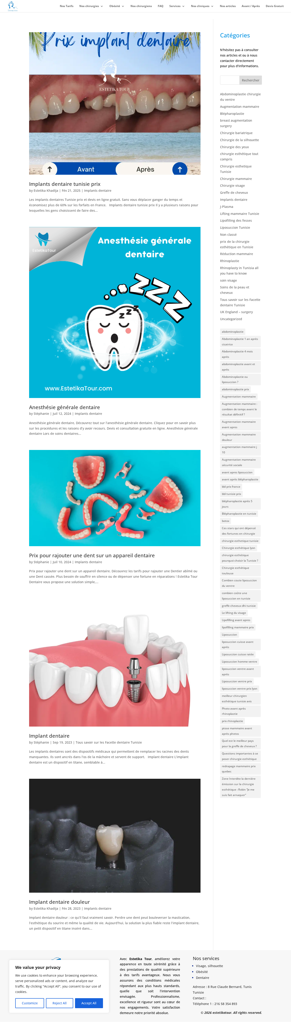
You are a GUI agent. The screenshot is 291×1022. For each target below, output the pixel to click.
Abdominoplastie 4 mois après (237, 354)
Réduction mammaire (236, 254)
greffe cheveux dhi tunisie (239, 606)
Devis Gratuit (275, 6)
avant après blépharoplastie (240, 479)
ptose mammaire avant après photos (237, 731)
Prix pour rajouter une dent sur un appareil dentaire (92, 555)
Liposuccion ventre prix (237, 681)
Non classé (228, 234)
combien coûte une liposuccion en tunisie (236, 595)
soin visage (228, 280)
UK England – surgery (236, 312)
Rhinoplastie (229, 261)
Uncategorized (231, 319)
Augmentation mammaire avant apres (239, 424)
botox (225, 521)
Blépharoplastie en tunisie (239, 514)
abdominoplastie (232, 332)
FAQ (160, 6)
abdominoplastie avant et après (238, 366)
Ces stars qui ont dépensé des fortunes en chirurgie (239, 531)
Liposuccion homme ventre (239, 661)
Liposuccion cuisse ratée (238, 654)
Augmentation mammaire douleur (239, 437)
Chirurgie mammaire (236, 179)
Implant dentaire (49, 735)
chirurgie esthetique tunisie (240, 541)
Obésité (114, 6)
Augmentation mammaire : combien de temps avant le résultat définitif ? (239, 409)
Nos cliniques (200, 6)
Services (175, 6)
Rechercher (250, 80)
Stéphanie (41, 413)
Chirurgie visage (232, 185)
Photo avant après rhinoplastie (234, 711)
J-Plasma (226, 206)
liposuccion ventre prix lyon (239, 688)
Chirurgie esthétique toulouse (235, 570)
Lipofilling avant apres (236, 620)
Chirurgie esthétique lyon (238, 548)
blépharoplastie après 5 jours (237, 504)
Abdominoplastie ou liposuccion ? (235, 379)
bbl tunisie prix (231, 494)
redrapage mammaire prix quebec (239, 769)
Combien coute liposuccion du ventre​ (239, 583)
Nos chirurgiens (141, 6)
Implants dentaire (97, 190)
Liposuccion (229, 634)
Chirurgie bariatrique (236, 133)
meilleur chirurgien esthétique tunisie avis (237, 698)
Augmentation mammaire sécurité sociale (239, 462)
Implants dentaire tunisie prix (64, 184)
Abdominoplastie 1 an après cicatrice (240, 341)
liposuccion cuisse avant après (237, 644)
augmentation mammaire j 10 (239, 449)
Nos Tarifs (66, 6)
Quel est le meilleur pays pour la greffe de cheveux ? (239, 743)
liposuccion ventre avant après (238, 671)
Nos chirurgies (89, 6)
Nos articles (228, 6)
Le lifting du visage (234, 613)
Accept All (88, 1003)
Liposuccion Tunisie (235, 227)
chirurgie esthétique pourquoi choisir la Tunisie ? (240, 558)
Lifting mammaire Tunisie (239, 213)
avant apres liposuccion (237, 472)
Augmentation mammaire (239, 106)
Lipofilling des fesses (236, 220)
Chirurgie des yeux (234, 147)
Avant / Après (251, 6)
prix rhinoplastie (232, 721)
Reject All (60, 1003)
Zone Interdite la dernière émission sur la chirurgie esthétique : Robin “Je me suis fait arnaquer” (239, 787)
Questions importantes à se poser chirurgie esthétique (240, 756)
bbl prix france (231, 487)
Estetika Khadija (46, 190)
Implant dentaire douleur (59, 902)
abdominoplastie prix (235, 389)
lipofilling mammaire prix (238, 627)
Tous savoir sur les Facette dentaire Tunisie (109, 742)
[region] (59, 986)
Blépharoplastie (232, 113)
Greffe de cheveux (234, 192)
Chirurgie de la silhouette (239, 140)
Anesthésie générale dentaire (64, 407)
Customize (30, 1003)
